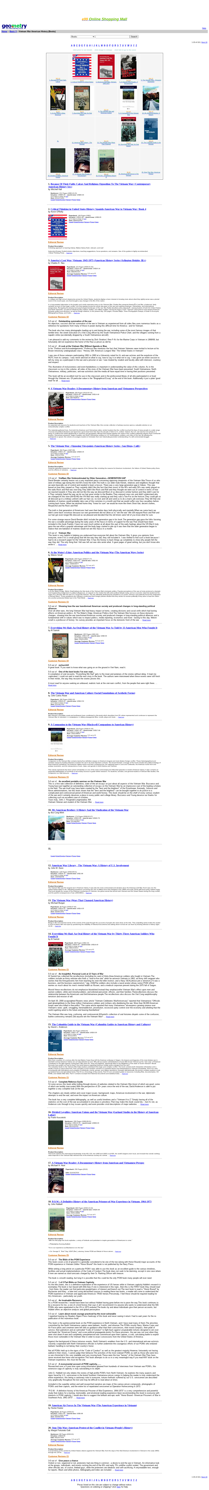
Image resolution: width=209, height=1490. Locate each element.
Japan (78, 199)
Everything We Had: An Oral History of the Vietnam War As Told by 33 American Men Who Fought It (104, 627)
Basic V (13, 31)
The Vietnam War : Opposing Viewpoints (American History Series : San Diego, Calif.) (95, 446)
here (119, 1487)
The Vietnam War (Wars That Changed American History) (82, 900)
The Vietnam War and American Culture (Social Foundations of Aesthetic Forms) (93, 693)
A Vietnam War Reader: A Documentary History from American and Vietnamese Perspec (98, 1163)
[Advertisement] (104, 8)
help (67, 196)
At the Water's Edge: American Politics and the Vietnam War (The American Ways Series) (97, 552)
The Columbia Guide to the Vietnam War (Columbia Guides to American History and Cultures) (101, 1024)
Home (4, 31)
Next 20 (204, 42)
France (74, 199)
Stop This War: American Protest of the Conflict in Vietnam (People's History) (92, 1427)
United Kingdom (60, 199)
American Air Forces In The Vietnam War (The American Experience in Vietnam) (94, 1405)
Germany (68, 199)
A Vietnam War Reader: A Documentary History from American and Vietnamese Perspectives (99, 388)
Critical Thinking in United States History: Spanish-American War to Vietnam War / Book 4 (98, 209)
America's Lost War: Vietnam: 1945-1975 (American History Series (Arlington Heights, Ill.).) (98, 260)
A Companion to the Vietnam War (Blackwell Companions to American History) (92, 724)
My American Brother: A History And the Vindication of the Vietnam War (90, 810)
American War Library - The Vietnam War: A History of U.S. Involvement (90, 865)
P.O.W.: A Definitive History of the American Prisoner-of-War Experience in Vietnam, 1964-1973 (101, 1201)
